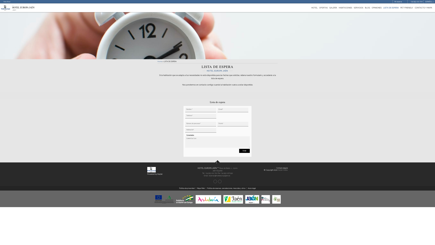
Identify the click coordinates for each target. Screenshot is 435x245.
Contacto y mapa (423, 8)
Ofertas (323, 8)
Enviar (244, 151)
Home (159, 61)
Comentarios (190, 135)
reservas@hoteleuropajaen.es (219, 176)
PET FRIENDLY (406, 8)
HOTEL (314, 8)
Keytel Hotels (283, 170)
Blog (367, 8)
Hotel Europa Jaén (207, 168)
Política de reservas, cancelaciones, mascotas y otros (226, 188)
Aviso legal (252, 188)
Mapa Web (201, 188)
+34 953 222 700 (417, 1)
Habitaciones (345, 8)
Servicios (358, 8)
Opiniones (377, 8)
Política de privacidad (187, 188)
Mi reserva (398, 2)
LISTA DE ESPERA (391, 8)
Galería (333, 8)
